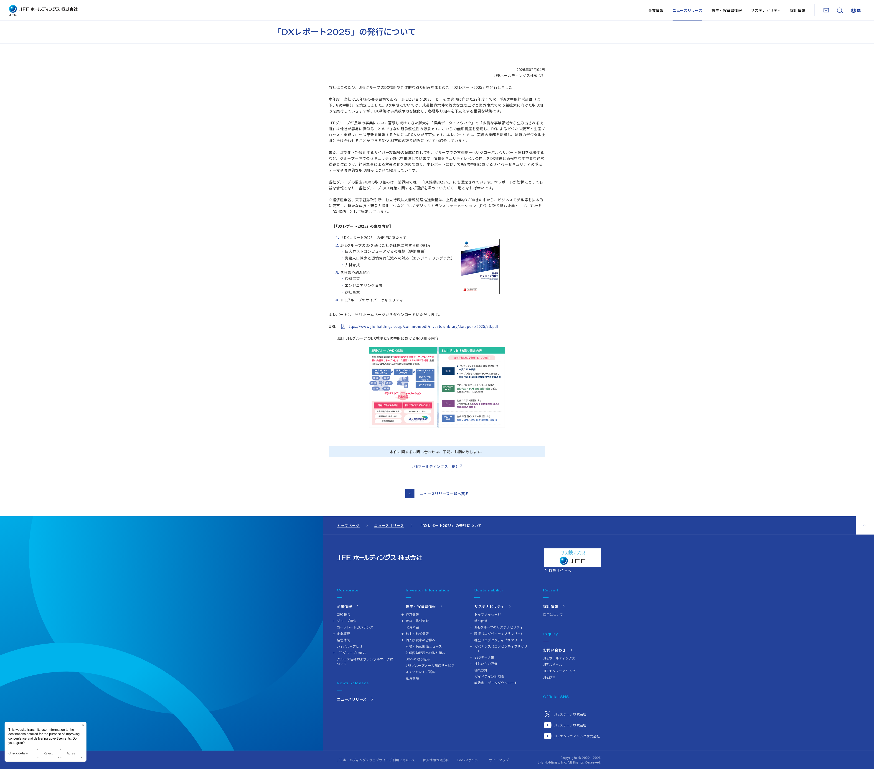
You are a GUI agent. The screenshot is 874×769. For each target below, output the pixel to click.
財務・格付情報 (417, 621)
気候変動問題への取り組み (426, 652)
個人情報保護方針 (436, 760)
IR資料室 (412, 627)
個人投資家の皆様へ (421, 640)
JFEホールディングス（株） (436, 466)
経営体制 (343, 640)
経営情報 (412, 614)
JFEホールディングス (559, 658)
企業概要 (343, 633)
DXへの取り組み (418, 659)
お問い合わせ (554, 650)
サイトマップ (499, 760)
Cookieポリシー (469, 760)
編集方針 (481, 670)
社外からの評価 (486, 663)
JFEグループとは (350, 646)
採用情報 (797, 10)
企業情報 (656, 10)
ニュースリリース (687, 10)
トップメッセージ (487, 614)
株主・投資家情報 (726, 10)
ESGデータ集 (484, 657)
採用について (553, 614)
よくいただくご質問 (421, 672)
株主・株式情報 (417, 633)
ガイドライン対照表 (489, 676)
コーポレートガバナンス (355, 627)
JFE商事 (549, 677)
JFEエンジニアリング (559, 671)
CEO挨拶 (343, 614)
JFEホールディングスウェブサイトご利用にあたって (376, 760)
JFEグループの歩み (351, 652)
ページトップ (865, 525)
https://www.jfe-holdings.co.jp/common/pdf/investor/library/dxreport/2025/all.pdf (422, 326)
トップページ (348, 525)
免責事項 (412, 678)
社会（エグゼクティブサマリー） (499, 640)
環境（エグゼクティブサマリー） (499, 633)
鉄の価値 (481, 621)
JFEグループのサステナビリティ (498, 627)
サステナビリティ (766, 10)
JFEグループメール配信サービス (430, 665)
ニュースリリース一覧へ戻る (444, 493)
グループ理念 (347, 621)
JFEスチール (552, 664)
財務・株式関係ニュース (424, 646)
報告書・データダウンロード (496, 682)
